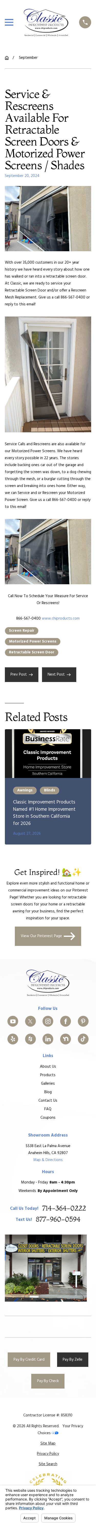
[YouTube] (12, 1021)
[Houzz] (30, 1039)
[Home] (46, 22)
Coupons (48, 1118)
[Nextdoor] (65, 1039)
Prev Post (18, 674)
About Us (48, 1067)
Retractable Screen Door (31, 652)
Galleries (48, 1084)
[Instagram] (47, 1021)
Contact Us (47, 1101)
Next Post (56, 674)
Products (48, 1075)
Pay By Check (48, 1381)
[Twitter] (30, 1021)
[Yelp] (12, 1039)
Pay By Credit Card (29, 1360)
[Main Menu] (9, 22)
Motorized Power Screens (32, 641)
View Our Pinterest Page (41, 936)
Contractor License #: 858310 (47, 1415)
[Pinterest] (83, 1021)
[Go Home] (7, 58)
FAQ (47, 1109)
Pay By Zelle (72, 1360)
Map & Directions (48, 1160)
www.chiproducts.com (61, 618)
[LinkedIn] (47, 1039)
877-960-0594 (58, 1219)
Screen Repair (21, 631)
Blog (48, 1092)
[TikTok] (83, 1039)
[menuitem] (48, 1443)
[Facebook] (65, 1021)
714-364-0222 (64, 1208)
